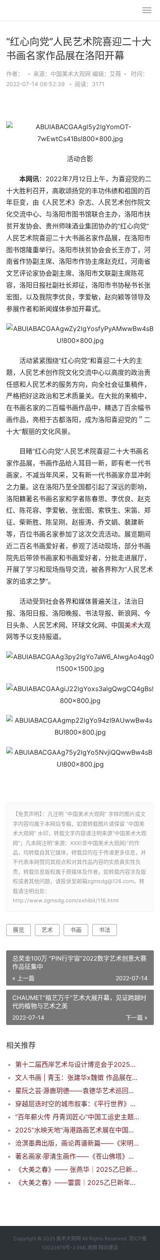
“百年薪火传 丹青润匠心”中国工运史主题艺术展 (77, 1117)
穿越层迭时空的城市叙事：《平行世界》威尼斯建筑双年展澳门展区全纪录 (77, 1104)
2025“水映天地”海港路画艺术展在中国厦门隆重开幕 (77, 1130)
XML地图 (87, 1247)
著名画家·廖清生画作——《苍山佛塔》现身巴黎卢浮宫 (77, 1156)
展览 (18, 929)
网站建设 (108, 1247)
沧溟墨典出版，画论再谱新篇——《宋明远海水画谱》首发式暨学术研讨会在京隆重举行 (77, 1143)
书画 (76, 929)
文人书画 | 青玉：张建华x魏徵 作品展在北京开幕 (77, 1077)
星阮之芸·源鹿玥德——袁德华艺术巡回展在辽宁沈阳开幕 (77, 1091)
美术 (130, 625)
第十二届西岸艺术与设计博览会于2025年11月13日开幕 (77, 1064)
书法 (104, 929)
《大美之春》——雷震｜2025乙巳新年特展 (77, 1182)
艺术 (47, 929)
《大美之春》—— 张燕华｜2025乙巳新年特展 (77, 1169)
